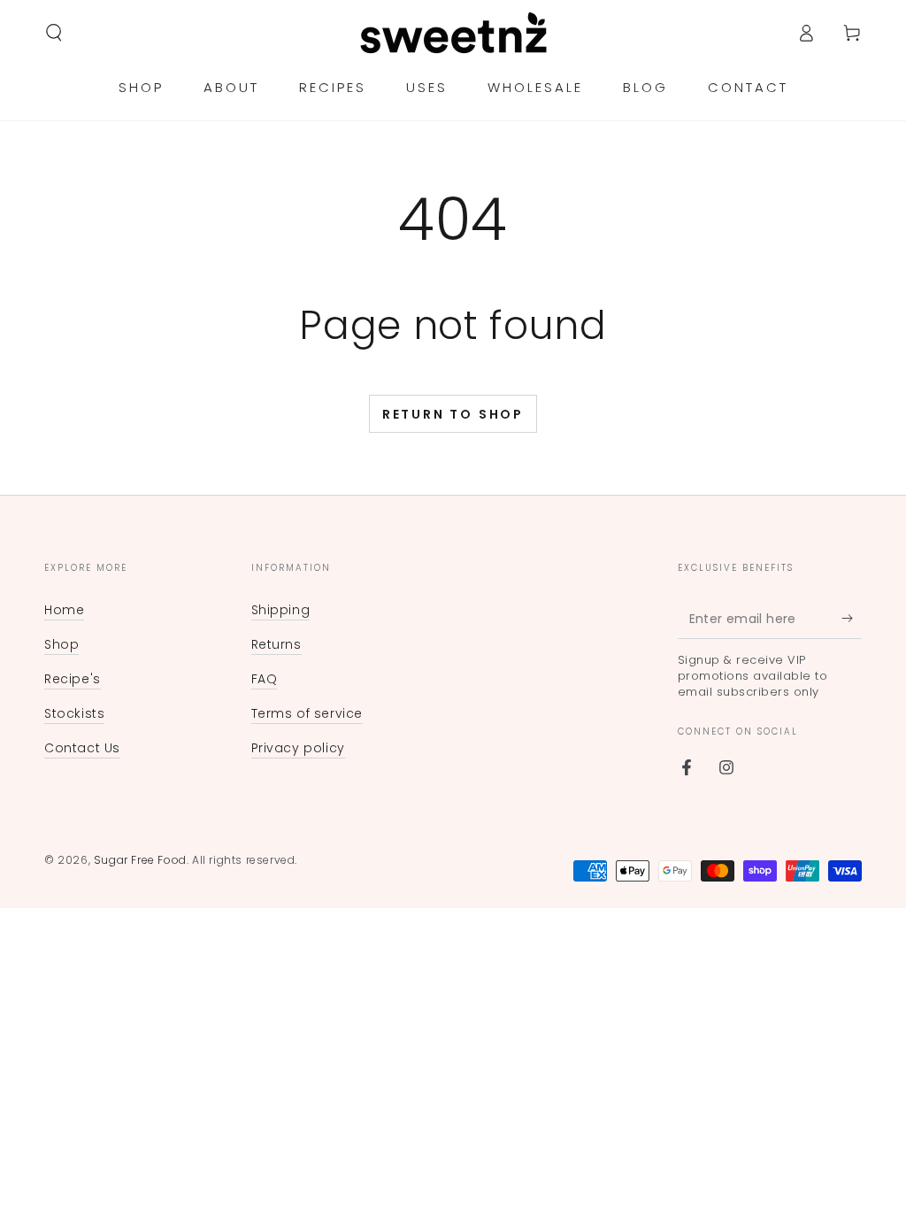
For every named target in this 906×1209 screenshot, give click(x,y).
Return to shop (453, 414)
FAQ (264, 679)
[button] (54, 32)
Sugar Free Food (140, 859)
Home (64, 610)
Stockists (74, 713)
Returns (276, 644)
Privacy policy (298, 748)
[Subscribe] (851, 618)
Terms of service (307, 713)
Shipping (281, 610)
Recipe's (72, 679)
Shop (61, 644)
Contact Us (82, 748)
